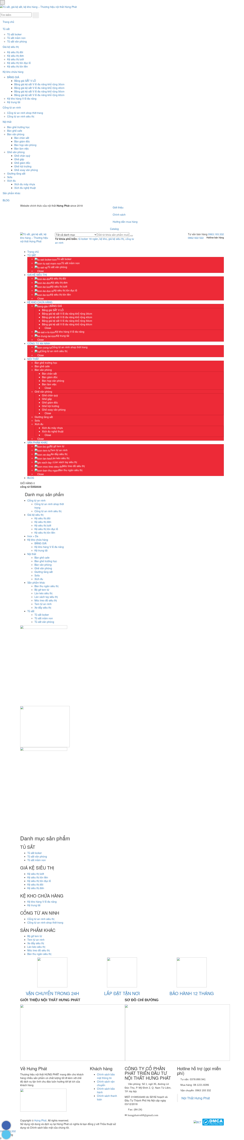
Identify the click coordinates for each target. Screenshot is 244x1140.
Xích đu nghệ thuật (25, 188)
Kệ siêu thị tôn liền (17, 66)
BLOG (6, 200)
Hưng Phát (40, 1120)
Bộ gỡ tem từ (41, 589)
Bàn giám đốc (22, 141)
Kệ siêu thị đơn (15, 55)
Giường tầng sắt (16, 173)
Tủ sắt (6, 29)
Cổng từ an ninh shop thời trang (25, 113)
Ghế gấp (19, 159)
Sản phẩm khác (11, 193)
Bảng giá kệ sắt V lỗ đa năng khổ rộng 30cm (39, 84)
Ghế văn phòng (16, 152)
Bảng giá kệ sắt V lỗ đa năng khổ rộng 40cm (39, 88)
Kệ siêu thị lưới (15, 59)
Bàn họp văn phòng (25, 145)
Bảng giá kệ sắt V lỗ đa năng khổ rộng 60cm (39, 95)
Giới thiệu (117, 207)
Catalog (114, 229)
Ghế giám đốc (22, 163)
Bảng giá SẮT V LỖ (25, 80)
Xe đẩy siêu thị (42, 607)
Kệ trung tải (13, 102)
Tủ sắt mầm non (16, 38)
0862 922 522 (196, 237)
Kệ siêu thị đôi (15, 52)
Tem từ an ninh (43, 604)
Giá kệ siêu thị (11, 47)
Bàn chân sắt (21, 138)
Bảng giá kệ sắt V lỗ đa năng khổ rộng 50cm (39, 91)
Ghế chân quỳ (22, 155)
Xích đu (11, 180)
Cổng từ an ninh (12, 107)
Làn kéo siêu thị (43, 593)
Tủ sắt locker (14, 34)
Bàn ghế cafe (14, 130)
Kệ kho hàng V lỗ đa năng (21, 98)
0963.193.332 (216, 234)
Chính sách (119, 214)
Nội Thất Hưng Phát (195, 1098)
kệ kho (103, 239)
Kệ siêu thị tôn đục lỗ (19, 63)
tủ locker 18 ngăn (88, 239)
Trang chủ (8, 22)
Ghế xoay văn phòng (26, 170)
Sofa (9, 177)
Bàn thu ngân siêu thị (46, 586)
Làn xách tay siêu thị (46, 597)
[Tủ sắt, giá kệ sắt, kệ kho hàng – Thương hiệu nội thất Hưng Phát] (38, 6)
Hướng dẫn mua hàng (125, 221)
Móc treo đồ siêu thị (45, 600)
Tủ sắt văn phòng (17, 41)
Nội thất (7, 121)
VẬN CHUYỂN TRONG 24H (52, 993)
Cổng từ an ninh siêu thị (20, 116)
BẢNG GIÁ (13, 77)
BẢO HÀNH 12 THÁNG (192, 993)
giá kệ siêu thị (116, 239)
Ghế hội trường (22, 166)
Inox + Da (32, 536)
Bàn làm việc (21, 148)
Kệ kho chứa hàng (13, 72)
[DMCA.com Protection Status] (213, 1122)
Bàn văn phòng (15, 134)
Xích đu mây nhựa (24, 184)
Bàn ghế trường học (18, 127)
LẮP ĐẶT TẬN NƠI (122, 993)
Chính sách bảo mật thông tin (106, 1076)
